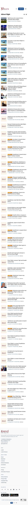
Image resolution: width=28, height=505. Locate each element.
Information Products (5, 471)
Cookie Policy (3, 482)
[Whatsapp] (2, 489)
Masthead (3, 458)
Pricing (2, 469)
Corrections (3, 464)
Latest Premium (4, 451)
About (2, 457)
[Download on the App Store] (5, 495)
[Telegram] (14, 489)
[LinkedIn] (16, 489)
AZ (14, 502)
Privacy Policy (4, 478)
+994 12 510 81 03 (4, 442)
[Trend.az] (5, 9)
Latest (2, 449)
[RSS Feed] (19, 489)
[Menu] (25, 9)
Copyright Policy (4, 480)
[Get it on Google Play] (14, 495)
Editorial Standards (5, 462)
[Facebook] (5, 489)
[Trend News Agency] (4, 431)
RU (16, 502)
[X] (8, 489)
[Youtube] (11, 489)
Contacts (3, 460)
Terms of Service (4, 476)
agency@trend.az (4, 443)
